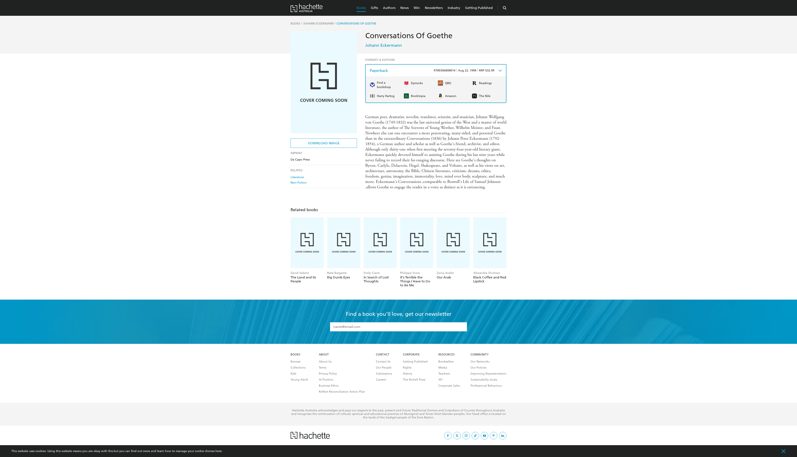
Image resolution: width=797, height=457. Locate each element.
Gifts (374, 8)
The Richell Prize (414, 379)
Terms (322, 367)
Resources (446, 354)
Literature (297, 177)
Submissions (384, 373)
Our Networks (480, 361)
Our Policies (479, 367)
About (324, 354)
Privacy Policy (328, 373)
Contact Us (383, 361)
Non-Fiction (299, 182)
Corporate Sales (449, 385)
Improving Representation (488, 373)
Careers (381, 379)
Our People (383, 367)
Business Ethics (329, 385)
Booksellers (446, 361)
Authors (389, 8)
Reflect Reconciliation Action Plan (342, 391)
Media (442, 367)
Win (417, 8)
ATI (440, 379)
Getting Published (479, 8)
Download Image (324, 143)
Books (361, 8)
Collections (298, 367)
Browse (296, 361)
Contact (382, 354)
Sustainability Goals (484, 379)
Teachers (444, 373)
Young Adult (299, 379)
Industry (454, 8)
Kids (293, 373)
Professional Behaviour (486, 385)
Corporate (411, 354)
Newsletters (434, 8)
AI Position (326, 379)
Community (480, 354)
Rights (407, 367)
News (404, 8)
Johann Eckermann (383, 45)
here (218, 451)
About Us (325, 361)
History (407, 373)
